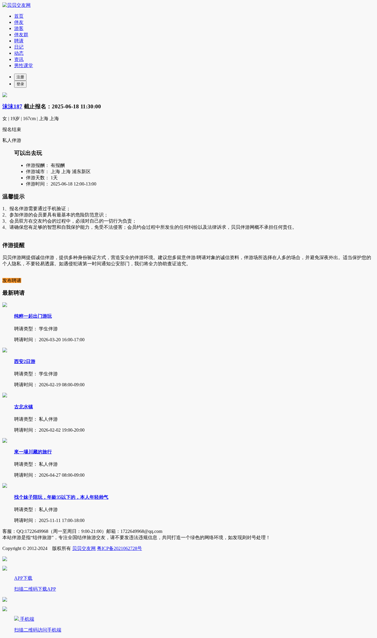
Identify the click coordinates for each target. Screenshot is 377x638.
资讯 (19, 59)
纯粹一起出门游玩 (33, 316)
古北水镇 (23, 406)
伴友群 (21, 34)
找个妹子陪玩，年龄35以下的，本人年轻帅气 (61, 497)
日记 (19, 46)
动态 (19, 53)
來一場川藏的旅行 (33, 451)
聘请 (19, 40)
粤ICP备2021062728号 (119, 548)
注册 (20, 77)
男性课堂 (23, 65)
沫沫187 (12, 106)
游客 (19, 28)
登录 (20, 84)
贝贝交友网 (84, 548)
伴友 (19, 22)
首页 (19, 16)
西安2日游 (24, 361)
